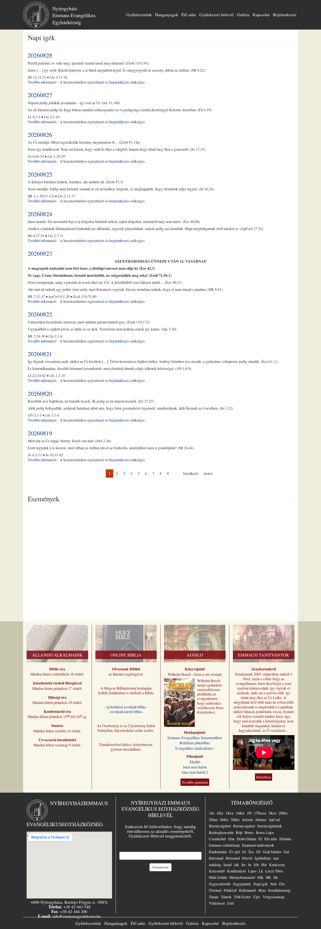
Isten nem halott (195, 766)
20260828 (40, 55)
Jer (243, 864)
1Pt (249, 812)
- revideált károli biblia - (126, 711)
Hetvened (233, 858)
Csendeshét (217, 838)
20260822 (40, 314)
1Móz (240, 812)
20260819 (40, 433)
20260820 (40, 393)
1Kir (219, 812)
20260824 (40, 214)
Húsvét (247, 858)
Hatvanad (216, 858)
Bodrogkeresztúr (221, 832)
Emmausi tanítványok (258, 845)
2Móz (283, 812)
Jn (249, 864)
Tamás (214, 896)
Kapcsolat (261, 14)
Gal (286, 851)
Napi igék (260, 883)
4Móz (224, 819)
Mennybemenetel (242, 877)
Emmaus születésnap (224, 845)
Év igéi (234, 851)
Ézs (251, 851)
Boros (249, 832)
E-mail (160, 847)
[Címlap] (37, 15)
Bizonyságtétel (220, 825)
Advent (247, 819)
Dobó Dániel (246, 838)
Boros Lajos (265, 832)
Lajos (252, 870)
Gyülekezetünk (139, 14)
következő (190, 473)
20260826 (40, 134)
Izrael (227, 864)
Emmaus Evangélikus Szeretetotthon (195, 737)
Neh (273, 883)
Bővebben (263, 777)
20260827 (40, 95)
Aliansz (260, 819)
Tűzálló (194, 761)
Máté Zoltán (218, 877)
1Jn (211, 812)
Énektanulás (218, 851)
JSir (264, 864)
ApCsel (274, 819)
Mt (275, 877)
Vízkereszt (217, 903)
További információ (42, 82)
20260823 (40, 253)
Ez (244, 851)
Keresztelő (217, 870)
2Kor (272, 812)
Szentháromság (279, 890)
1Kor (229, 812)
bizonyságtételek (269, 825)
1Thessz (260, 812)
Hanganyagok (166, 14)
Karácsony (277, 864)
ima (276, 858)
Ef (260, 838)
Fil (258, 851)
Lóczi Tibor (274, 870)
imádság (215, 864)
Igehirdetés (263, 858)
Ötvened (215, 890)
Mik (260, 877)
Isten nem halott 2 (195, 772)
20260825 (40, 174)
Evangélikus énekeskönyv (194, 748)
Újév (256, 896)
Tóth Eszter (242, 896)
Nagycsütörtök (220, 883)
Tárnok (226, 896)
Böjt (239, 832)
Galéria (243, 14)
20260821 (40, 354)
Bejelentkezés (284, 14)
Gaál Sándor (272, 851)
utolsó (208, 473)
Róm (262, 890)
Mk (268, 877)
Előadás (285, 838)
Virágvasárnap (273, 896)
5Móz (235, 819)
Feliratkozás (160, 867)
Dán (231, 838)
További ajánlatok (195, 782)
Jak (236, 864)
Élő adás (188, 14)
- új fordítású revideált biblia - (126, 706)
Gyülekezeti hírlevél (216, 14)
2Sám (213, 819)
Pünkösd (230, 890)
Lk (261, 870)
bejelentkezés (119, 82)
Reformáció (247, 890)
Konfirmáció (236, 870)
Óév (282, 883)
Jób (256, 864)
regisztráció (95, 82)
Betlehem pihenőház (195, 742)
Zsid (230, 903)
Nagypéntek (242, 883)
